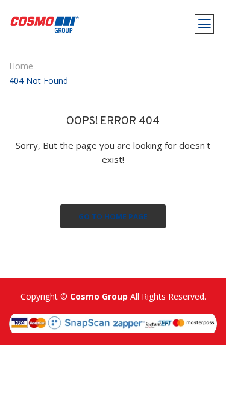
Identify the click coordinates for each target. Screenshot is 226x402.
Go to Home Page (113, 217)
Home (21, 66)
